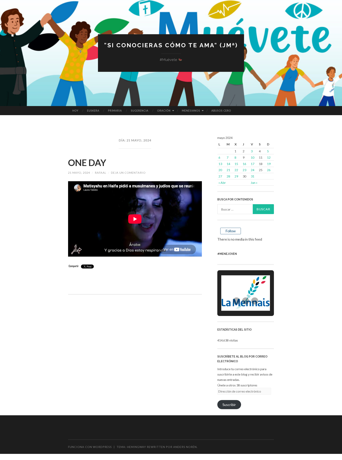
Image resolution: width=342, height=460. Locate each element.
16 (244, 164)
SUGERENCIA (139, 110)
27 (220, 176)
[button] (236, 300)
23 (244, 170)
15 (236, 164)
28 (228, 176)
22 (236, 170)
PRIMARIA (115, 110)
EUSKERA (93, 110)
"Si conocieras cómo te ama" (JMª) (171, 45)
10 (252, 157)
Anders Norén (185, 447)
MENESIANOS (191, 110)
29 (236, 176)
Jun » (254, 182)
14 (228, 164)
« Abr (222, 182)
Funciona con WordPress (90, 447)
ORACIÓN (164, 110)
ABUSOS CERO (221, 110)
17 (252, 164)
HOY (75, 110)
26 (269, 170)
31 (252, 176)
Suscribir (229, 404)
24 (252, 170)
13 (220, 164)
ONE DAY (87, 162)
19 (269, 164)
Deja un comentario (128, 172)
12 (269, 157)
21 (228, 170)
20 (220, 170)
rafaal (100, 172)
